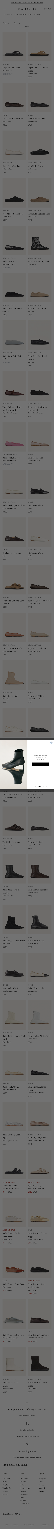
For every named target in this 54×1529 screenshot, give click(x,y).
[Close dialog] (51, 743)
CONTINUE (40, 764)
